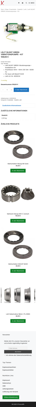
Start (2, 9)
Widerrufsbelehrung (10, 397)
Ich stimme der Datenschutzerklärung (18, 355)
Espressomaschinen (9, 367)
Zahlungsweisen (8, 389)
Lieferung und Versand (10, 392)
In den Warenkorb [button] (18, 170)
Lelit (25, 9)
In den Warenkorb (21, 90)
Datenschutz (7, 383)
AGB (4, 386)
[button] (26, 3)
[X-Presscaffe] (2, 3)
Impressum (6, 380)
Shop (6, 9)
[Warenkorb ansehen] (18, 3)
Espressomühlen (8, 370)
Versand (6, 63)
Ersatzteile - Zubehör (16, 9)
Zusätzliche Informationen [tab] (11, 105)
